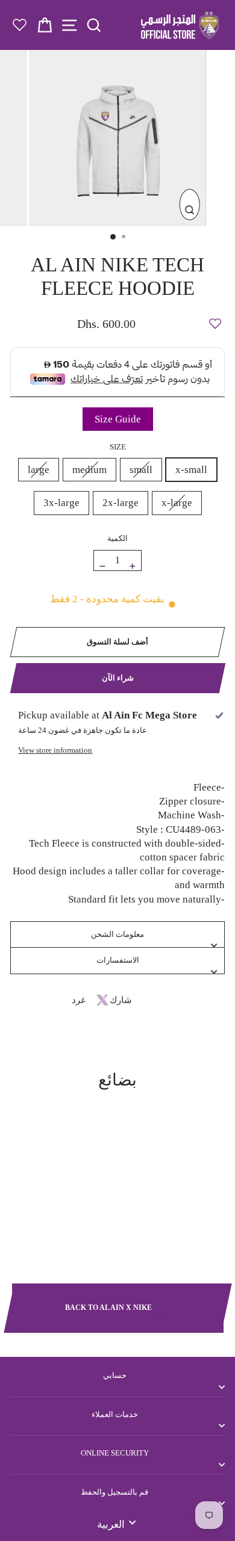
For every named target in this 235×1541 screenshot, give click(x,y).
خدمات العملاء (115, 1414)
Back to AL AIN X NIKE (109, 1307)
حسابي (115, 1375)
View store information (55, 750)
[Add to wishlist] (215, 318)
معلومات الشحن (117, 934)
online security (115, 1452)
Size (118, 446)
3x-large (61, 502)
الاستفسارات (117, 960)
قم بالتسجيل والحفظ (114, 1491)
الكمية (117, 538)
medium (89, 469)
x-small (191, 469)
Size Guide (118, 419)
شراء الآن (118, 677)
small (141, 469)
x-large (176, 502)
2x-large (120, 502)
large (38, 469)
